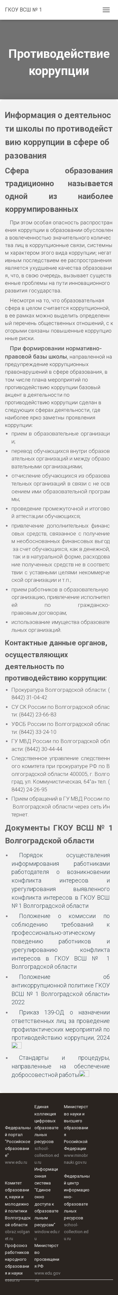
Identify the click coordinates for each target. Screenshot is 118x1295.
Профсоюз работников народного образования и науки (17, 1259)
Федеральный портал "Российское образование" (18, 1141)
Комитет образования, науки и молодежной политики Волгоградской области (18, 1204)
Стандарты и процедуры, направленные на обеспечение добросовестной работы (60, 1066)
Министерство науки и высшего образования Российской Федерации (76, 1127)
